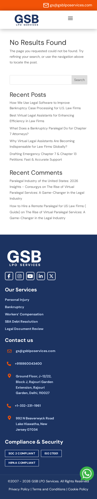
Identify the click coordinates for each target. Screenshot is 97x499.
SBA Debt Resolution (21, 321)
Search (79, 80)
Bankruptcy (14, 307)
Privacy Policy (19, 489)
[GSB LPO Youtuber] (30, 276)
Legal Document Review (24, 329)
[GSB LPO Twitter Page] (51, 276)
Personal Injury (17, 300)
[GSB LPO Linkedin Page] (41, 276)
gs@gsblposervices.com (71, 5)
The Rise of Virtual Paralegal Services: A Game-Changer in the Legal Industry (47, 193)
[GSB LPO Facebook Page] (9, 276)
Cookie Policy (78, 489)
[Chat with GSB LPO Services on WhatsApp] (87, 474)
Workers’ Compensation (24, 314)
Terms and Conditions (48, 489)
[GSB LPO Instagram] (20, 276)
